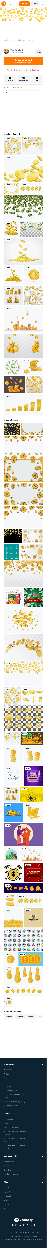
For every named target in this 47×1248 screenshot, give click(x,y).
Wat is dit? (20, 87)
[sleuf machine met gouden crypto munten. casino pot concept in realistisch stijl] (13, 1027)
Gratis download (23, 61)
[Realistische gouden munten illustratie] (12, 512)
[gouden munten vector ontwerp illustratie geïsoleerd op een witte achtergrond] (10, 1208)
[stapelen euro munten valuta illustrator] (13, 986)
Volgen (39, 53)
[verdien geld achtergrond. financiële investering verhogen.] (15, 279)
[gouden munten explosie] (23, 851)
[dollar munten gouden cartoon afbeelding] (14, 493)
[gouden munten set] (15, 223)
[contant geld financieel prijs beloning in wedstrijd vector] (13, 754)
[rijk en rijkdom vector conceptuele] (11, 1125)
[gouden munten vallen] (11, 263)
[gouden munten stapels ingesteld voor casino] (23, 437)
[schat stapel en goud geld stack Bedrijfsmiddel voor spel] (23, 1196)
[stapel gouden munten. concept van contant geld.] (14, 475)
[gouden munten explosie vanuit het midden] (12, 148)
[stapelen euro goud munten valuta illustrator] (13, 966)
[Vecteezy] (3, 3)
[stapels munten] (13, 1084)
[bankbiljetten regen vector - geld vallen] (23, 242)
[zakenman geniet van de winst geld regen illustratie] (15, 1045)
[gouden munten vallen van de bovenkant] (14, 167)
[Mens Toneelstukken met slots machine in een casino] (23, 1106)
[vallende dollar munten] (23, 411)
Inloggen (35, 4)
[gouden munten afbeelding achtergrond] (23, 190)
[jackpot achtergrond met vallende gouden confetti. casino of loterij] (13, 1180)
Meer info (9, 95)
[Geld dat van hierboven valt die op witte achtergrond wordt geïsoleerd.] (13, 458)
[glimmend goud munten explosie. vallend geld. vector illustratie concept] (12, 556)
